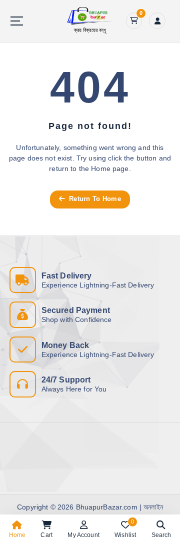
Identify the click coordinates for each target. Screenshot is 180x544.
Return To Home (94, 198)
